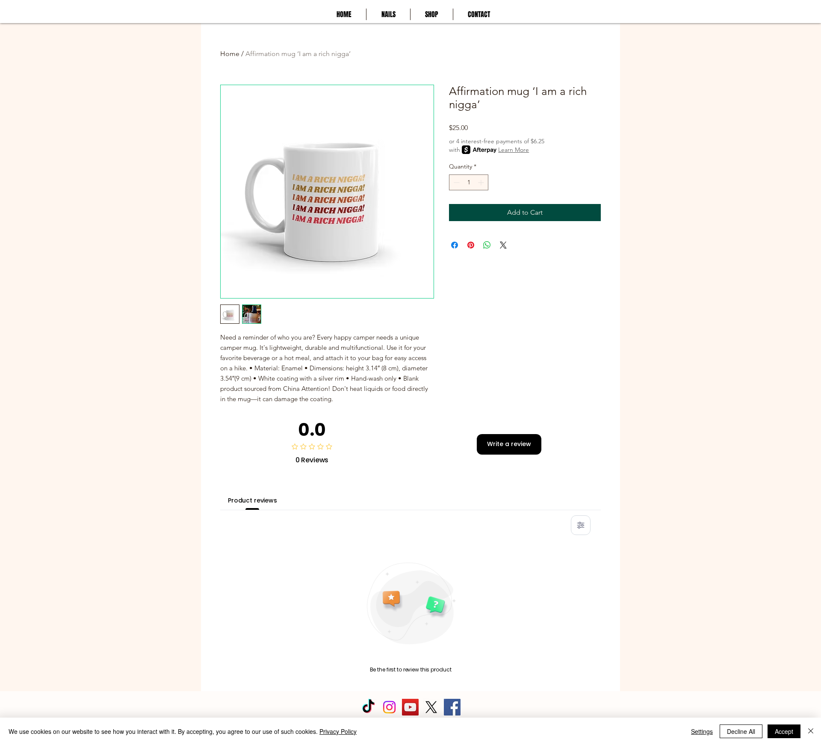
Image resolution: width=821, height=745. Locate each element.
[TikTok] (368, 707)
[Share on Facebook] (454, 245)
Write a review (509, 444)
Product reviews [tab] (252, 500)
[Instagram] (389, 707)
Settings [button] (702, 731)
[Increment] (481, 182)
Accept (784, 731)
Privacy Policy (338, 731)
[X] (431, 707)
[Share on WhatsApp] (487, 245)
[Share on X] (503, 245)
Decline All (741, 731)
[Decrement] (455, 182)
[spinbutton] (468, 182)
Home (229, 54)
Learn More (513, 150)
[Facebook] (452, 707)
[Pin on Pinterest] (471, 245)
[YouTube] (410, 707)
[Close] (811, 731)
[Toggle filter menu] (581, 525)
